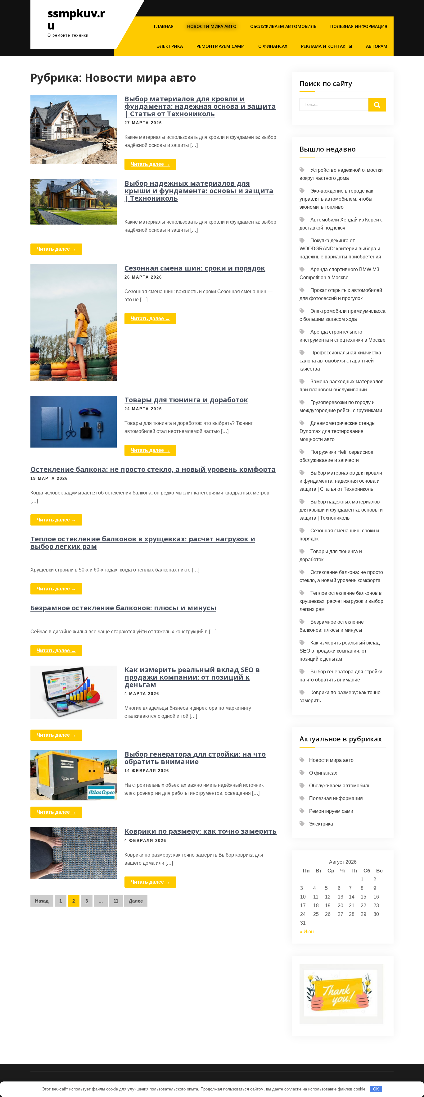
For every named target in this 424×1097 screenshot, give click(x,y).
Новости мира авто (212, 26)
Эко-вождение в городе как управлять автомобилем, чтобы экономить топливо (336, 199)
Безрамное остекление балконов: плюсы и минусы (123, 607)
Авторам (376, 46)
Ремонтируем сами (220, 46)
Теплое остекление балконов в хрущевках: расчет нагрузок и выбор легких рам (142, 542)
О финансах (272, 46)
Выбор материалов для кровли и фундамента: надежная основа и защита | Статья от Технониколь (200, 106)
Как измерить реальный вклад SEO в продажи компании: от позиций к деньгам (192, 677)
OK (376, 1089)
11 (116, 901)
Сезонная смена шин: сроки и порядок (194, 267)
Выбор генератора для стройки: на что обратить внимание (195, 757)
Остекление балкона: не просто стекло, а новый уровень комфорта (153, 469)
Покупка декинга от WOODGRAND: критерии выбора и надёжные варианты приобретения (340, 248)
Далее (136, 901)
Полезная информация (358, 26)
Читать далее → (150, 164)
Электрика (170, 46)
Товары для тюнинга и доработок (186, 399)
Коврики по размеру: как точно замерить (200, 830)
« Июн (307, 931)
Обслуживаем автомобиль (283, 26)
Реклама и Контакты (326, 46)
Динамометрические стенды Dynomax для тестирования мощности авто (338, 431)
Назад (42, 901)
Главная (164, 26)
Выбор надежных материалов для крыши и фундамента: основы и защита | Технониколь (198, 190)
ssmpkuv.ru (76, 19)
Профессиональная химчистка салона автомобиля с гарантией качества (340, 360)
